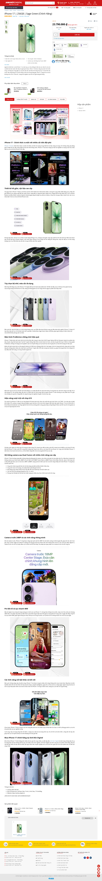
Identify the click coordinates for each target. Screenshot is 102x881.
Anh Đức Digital (54, 741)
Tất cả (24, 83)
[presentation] (3, 811)
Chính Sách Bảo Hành (63, 862)
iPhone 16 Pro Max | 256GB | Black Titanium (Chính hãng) (83, 809)
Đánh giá (33, 99)
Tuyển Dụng (40, 858)
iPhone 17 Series (20, 10)
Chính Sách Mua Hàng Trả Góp (65, 855)
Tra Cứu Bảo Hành (62, 869)
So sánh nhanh (52, 99)
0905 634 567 (18, 857)
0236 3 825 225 (10, 861)
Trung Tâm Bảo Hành (63, 867)
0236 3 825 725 (10, 857)
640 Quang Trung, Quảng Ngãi (13, 863)
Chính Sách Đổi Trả (62, 865)
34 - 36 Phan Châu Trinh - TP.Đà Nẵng (15, 855)
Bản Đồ (38, 860)
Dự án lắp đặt (78, 7)
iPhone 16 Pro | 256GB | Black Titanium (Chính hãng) (24, 809)
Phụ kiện (62, 99)
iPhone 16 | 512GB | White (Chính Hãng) (54, 808)
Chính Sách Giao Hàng (63, 858)
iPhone (14, 10)
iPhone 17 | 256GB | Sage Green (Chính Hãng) (19, 835)
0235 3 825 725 (10, 865)
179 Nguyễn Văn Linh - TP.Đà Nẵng (14, 859)
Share (91, 21)
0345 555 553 (18, 861)
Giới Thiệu (39, 855)
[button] (14, 7)
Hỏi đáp (42, 99)
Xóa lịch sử (87, 818)
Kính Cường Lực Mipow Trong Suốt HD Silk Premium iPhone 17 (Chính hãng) (44, 88)
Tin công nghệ (66, 7)
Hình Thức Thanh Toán (63, 860)
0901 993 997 (64, 62)
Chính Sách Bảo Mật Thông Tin (44, 862)
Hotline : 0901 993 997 (75, 2)
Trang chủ (6, 10)
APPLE (11, 10)
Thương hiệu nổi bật (91, 7)
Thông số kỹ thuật (22, 99)
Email (69, 62)
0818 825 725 (18, 865)
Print (96, 21)
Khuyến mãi (53, 7)
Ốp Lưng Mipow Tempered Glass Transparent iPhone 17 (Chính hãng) (21, 88)
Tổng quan (9, 99)
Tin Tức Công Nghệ (41, 865)
